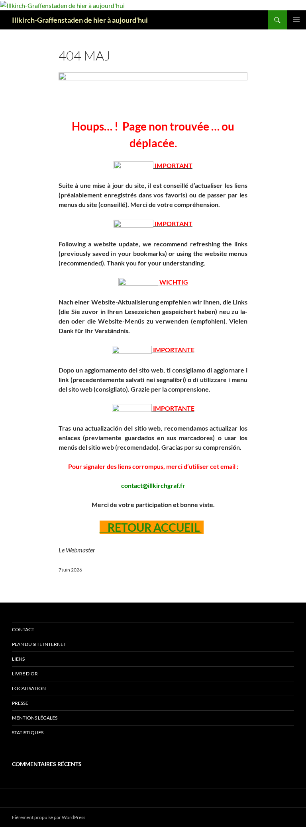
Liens (18, 659)
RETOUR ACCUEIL (151, 527)
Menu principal (296, 19)
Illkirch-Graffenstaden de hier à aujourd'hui (80, 20)
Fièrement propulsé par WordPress (48, 817)
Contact (23, 629)
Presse (20, 703)
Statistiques (27, 732)
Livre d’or (25, 674)
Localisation (29, 688)
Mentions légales (34, 718)
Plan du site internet (39, 644)
